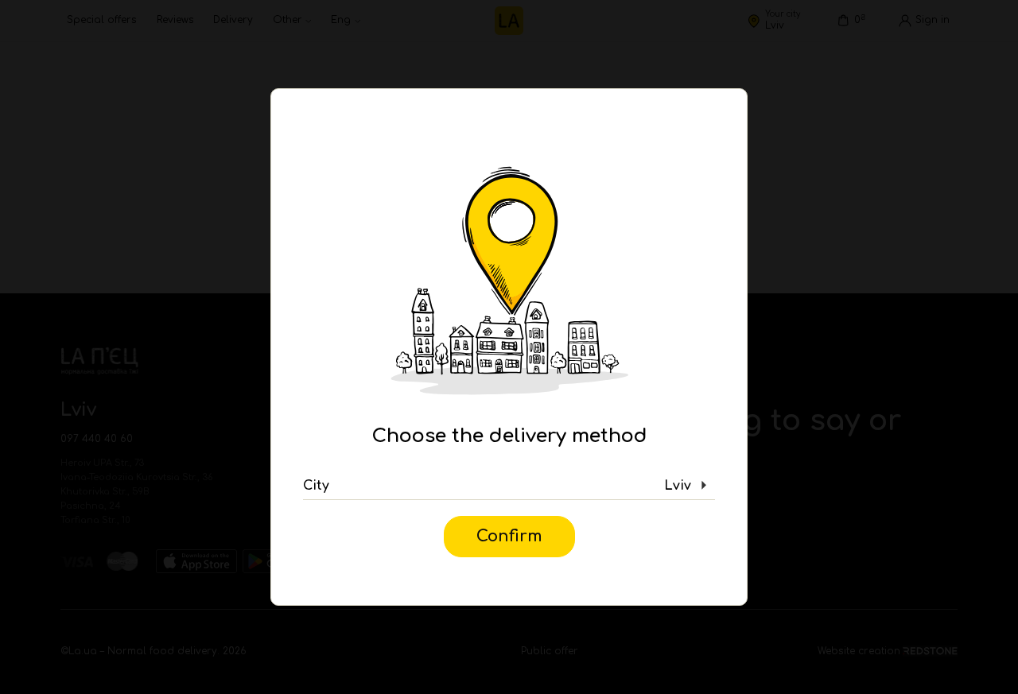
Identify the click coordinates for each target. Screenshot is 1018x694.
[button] (509, 485)
